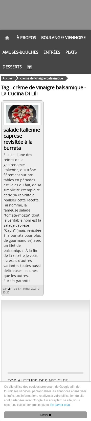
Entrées (51, 52)
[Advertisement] (45, 335)
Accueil (8, 78)
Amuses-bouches (20, 52)
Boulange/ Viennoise (63, 37)
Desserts (12, 67)
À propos (26, 37)
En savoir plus (60, 404)
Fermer (44, 415)
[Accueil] (7, 37)
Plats (71, 52)
